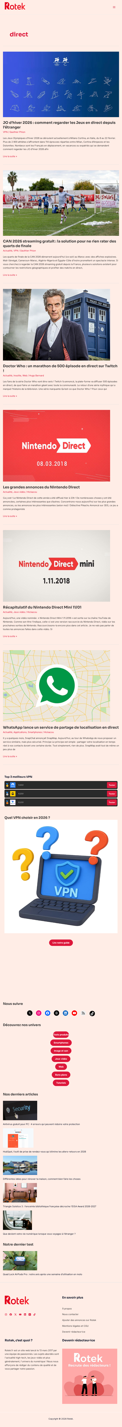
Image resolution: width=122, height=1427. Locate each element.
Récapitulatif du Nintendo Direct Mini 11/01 (42, 607)
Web (24, 375)
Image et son (61, 1050)
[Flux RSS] (83, 1013)
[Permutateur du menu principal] (114, 7)
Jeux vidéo (19, 491)
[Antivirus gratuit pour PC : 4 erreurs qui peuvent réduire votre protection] (20, 1110)
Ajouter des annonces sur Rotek (79, 1320)
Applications (20, 732)
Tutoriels (61, 1082)
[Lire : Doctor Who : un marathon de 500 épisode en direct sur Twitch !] (56, 324)
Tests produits (61, 1034)
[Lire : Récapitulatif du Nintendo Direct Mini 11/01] (56, 565)
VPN (5, 132)
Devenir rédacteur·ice (73, 1331)
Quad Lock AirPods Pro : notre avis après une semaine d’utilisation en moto (42, 1274)
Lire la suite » (10, 156)
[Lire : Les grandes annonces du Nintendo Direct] (56, 445)
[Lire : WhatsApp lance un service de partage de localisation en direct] (56, 685)
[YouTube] (74, 1013)
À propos (67, 1308)
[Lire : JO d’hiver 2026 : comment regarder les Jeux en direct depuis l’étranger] (61, 84)
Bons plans (61, 1074)
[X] (29, 1013)
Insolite (17, 375)
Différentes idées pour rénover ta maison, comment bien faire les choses (41, 1179)
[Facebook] (47, 1013)
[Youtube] (20, 1314)
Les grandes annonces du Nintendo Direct (41, 487)
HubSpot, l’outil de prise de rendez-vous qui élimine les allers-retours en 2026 (44, 1151)
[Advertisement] (61, 974)
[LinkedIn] (65, 1013)
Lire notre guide (61, 942)
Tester (112, 785)
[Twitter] (15, 1314)
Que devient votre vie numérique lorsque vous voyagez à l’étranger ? (39, 1233)
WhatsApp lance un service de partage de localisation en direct (61, 727)
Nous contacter (70, 1314)
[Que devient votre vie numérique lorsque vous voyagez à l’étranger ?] (17, 1220)
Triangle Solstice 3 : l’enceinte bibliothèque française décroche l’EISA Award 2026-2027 (49, 1206)
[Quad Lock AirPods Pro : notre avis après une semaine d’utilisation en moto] (20, 1260)
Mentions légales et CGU (75, 1325)
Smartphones (35, 732)
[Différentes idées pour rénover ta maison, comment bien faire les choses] (20, 1165)
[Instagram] (38, 1013)
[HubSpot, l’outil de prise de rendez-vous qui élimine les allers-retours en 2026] (18, 1138)
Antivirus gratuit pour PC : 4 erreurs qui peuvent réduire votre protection (41, 1124)
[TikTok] (92, 1013)
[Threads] (56, 1013)
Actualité (7, 250)
